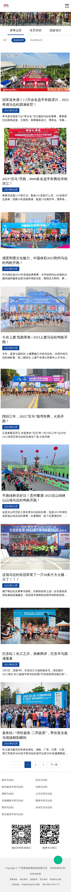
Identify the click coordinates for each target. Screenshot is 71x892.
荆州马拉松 (8, 807)
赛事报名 (13, 879)
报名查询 (23, 879)
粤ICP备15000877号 (51, 884)
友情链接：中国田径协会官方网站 (26, 884)
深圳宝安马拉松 (44, 807)
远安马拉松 (42, 780)
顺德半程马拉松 (44, 800)
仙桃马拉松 (42, 787)
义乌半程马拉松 (44, 793)
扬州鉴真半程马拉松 (12, 787)
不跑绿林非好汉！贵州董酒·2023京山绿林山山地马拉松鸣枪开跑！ (33, 498)
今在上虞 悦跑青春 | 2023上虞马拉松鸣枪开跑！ (35, 339)
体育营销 (35, 30)
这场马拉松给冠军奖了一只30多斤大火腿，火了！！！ (35, 577)
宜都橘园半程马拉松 (12, 800)
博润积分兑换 (55, 879)
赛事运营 (16, 30)
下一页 (54, 764)
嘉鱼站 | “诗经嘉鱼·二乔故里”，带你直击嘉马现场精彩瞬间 (35, 735)
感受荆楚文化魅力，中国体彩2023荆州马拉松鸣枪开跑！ (35, 260)
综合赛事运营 (36, 40)
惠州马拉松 (8, 780)
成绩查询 (33, 879)
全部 (5, 40)
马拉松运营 (18, 40)
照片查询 (43, 879)
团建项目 (55, 30)
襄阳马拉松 (8, 793)
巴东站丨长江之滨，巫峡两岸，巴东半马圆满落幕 (35, 656)
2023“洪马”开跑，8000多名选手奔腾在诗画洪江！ (34, 181)
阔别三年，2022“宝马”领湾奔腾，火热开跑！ (33, 418)
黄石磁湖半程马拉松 (12, 814)
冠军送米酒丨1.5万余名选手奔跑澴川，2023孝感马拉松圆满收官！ (35, 102)
